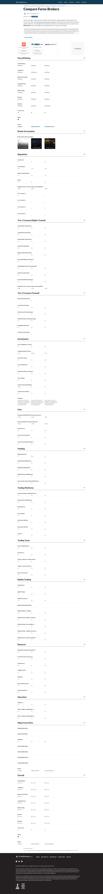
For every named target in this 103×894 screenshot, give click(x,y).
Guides (65, 2)
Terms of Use (39, 866)
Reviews (60, 2)
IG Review (20, 126)
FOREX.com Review (35, 126)
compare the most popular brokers (45, 22)
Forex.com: (25, 850)
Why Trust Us (44, 857)
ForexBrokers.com (22, 2)
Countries (71, 2)
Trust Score (61, 857)
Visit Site (23, 50)
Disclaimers (45, 866)
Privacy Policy (51, 866)
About (38, 857)
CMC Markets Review (49, 126)
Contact (68, 857)
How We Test (53, 857)
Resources (84, 2)
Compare (78, 2)
